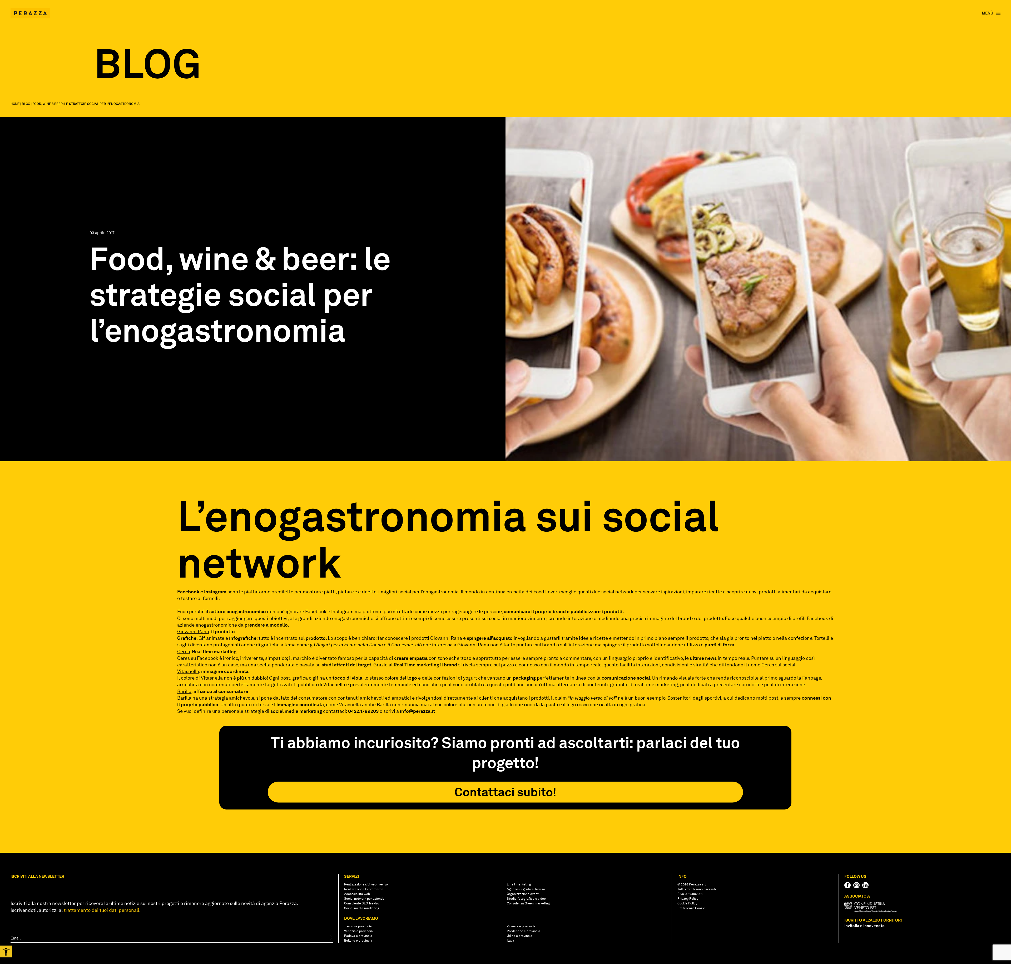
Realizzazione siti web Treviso (366, 884)
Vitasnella (188, 671)
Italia (510, 940)
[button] (6, 951)
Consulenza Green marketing (528, 903)
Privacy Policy (687, 898)
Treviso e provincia (358, 926)
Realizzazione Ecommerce (363, 889)
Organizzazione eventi (523, 894)
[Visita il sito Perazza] (30, 10)
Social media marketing (361, 908)
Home (15, 104)
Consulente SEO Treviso (361, 903)
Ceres (183, 651)
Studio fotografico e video (526, 898)
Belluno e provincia (358, 940)
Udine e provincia (519, 936)
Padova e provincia (358, 936)
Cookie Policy (687, 903)
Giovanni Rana (193, 631)
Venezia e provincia (358, 931)
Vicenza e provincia (521, 926)
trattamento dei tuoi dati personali (101, 910)
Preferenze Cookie (691, 908)
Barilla (184, 691)
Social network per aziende (364, 898)
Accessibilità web (357, 894)
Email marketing (519, 884)
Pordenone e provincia (523, 931)
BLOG (26, 104)
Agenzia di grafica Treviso (526, 889)
